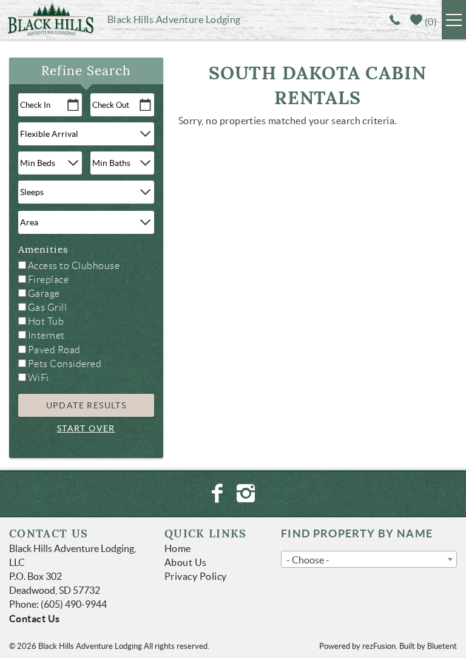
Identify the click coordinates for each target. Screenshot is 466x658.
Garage (44, 293)
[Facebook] (218, 493)
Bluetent (442, 646)
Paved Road (54, 350)
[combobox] (369, 559)
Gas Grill (47, 307)
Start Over (86, 428)
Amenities (43, 250)
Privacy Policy (195, 576)
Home (177, 548)
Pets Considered (64, 364)
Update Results (86, 405)
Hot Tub (46, 321)
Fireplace (48, 279)
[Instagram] (247, 493)
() (429, 21)
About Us (185, 562)
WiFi (38, 378)
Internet (46, 335)
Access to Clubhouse (74, 266)
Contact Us (34, 618)
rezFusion (379, 646)
